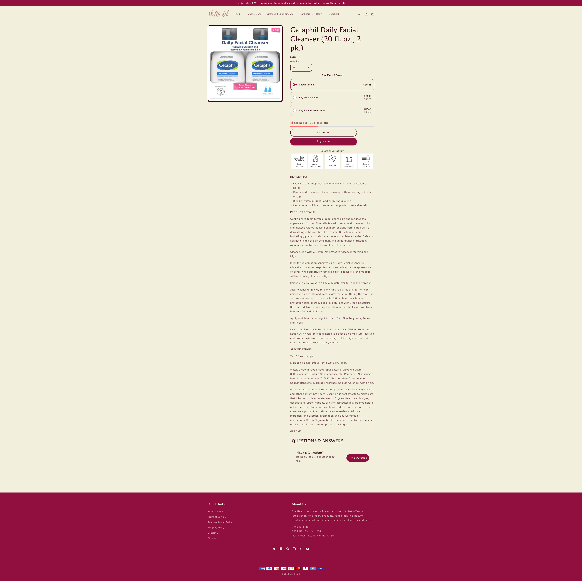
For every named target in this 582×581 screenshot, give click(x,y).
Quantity (294, 61)
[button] (238, 14)
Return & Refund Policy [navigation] (220, 522)
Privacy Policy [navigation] (215, 511)
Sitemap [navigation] (212, 538)
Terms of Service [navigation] (217, 517)
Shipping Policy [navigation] (216, 527)
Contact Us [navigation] (214, 532)
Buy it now (323, 141)
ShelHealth (295, 574)
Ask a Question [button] (358, 457)
